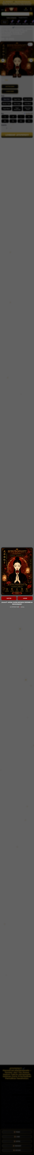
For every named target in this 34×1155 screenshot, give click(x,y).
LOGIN (25, 598)
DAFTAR (9, 598)
